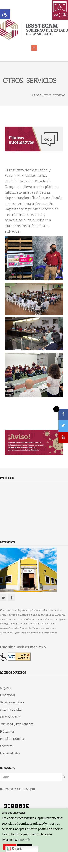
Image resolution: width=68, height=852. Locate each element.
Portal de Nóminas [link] (12, 739)
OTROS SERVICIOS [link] (29, 81)
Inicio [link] (37, 95)
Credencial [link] (7, 695)
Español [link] (17, 848)
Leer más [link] (24, 840)
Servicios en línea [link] (12, 702)
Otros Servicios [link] (10, 717)
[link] (5, 14)
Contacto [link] (6, 746)
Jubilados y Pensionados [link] (16, 724)
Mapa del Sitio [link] (10, 753)
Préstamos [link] (7, 731)
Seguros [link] (5, 688)
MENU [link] (34, 48)
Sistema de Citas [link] (11, 710)
